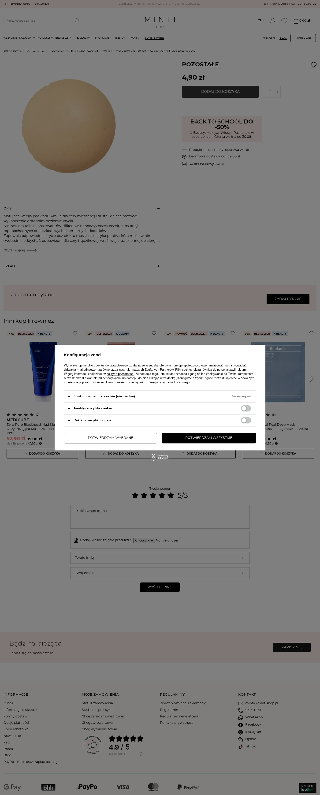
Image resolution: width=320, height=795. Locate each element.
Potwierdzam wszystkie (208, 438)
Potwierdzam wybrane (110, 438)
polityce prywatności (120, 374)
